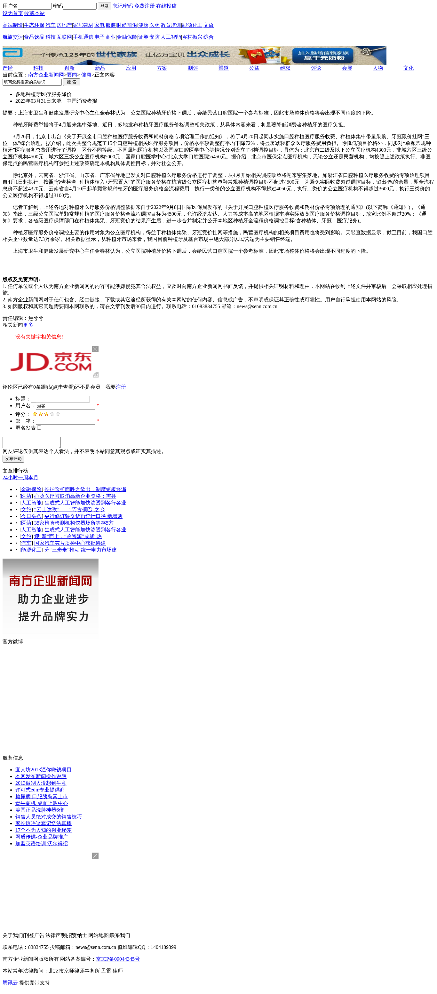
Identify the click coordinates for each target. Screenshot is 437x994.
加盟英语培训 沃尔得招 (41, 843)
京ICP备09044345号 (118, 959)
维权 (285, 68)
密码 (58, 6)
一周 (23, 477)
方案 (162, 68)
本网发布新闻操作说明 (41, 776)
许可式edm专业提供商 (40, 789)
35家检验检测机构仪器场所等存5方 (74, 523)
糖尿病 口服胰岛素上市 (41, 796)
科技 (50, 37)
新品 (100, 68)
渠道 (224, 68)
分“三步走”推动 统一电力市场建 (80, 550)
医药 (154, 25)
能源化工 (192, 25)
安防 (154, 37)
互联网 (64, 37)
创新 (69, 68)
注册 (121, 387)
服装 (111, 25)
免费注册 (144, 6)
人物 (378, 68)
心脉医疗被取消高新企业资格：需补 (75, 496)
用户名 (10, 6)
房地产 (64, 25)
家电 (99, 25)
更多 (28, 325)
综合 (208, 37)
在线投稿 (166, 6)
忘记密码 (123, 6)
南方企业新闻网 (46, 74)
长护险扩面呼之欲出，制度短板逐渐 (85, 489)
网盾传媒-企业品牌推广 (41, 836)
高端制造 (13, 25)
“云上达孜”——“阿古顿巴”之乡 (69, 509)
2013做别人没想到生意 (41, 783)
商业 (111, 37)
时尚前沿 (127, 25)
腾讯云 (11, 982)
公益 (254, 68)
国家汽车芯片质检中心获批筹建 (70, 543)
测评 (193, 68)
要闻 (72, 74)
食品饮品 (34, 37)
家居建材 (83, 25)
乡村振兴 (192, 37)
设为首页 (13, 13)
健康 (143, 25)
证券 (143, 37)
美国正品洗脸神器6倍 (39, 810)
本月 (33, 477)
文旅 (208, 25)
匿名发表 (25, 428)
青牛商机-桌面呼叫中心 (41, 803)
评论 (316, 68)
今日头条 (31, 516)
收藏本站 (34, 13)
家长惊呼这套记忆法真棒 (43, 823)
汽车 (50, 25)
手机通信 (83, 37)
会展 (347, 68)
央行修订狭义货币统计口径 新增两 (83, 516)
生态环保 (34, 25)
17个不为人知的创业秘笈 (43, 830)
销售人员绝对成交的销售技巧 (48, 816)
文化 (408, 68)
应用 (131, 68)
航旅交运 (13, 37)
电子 (99, 37)
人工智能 (171, 37)
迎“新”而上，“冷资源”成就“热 (68, 536)
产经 (8, 68)
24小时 (10, 477)
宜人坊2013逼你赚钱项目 (43, 769)
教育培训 (171, 25)
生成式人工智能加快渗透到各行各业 (85, 502)
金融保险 (127, 37)
